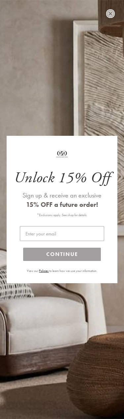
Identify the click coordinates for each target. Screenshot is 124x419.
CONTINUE (62, 254)
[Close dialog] (110, 13)
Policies (44, 271)
